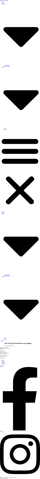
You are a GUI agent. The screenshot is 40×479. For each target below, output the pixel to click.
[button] (20, 170)
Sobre (3, 3)
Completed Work (7, 65)
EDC (7, 478)
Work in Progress (7, 66)
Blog (5, 128)
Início (3, 2)
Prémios (5, 129)
